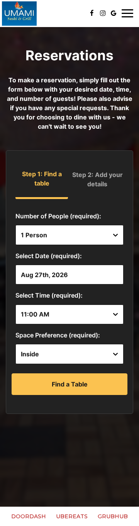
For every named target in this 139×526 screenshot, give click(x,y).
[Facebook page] (91, 13)
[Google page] (113, 13)
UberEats (71, 516)
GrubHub (112, 516)
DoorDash (27, 516)
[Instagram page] (102, 13)
